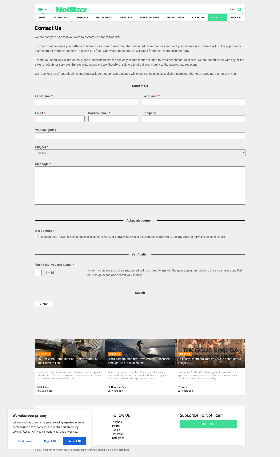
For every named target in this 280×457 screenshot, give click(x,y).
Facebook (117, 421)
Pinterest (117, 433)
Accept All (74, 441)
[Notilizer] (70, 11)
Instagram (118, 437)
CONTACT (218, 17)
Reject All (50, 441)
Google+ (117, 429)
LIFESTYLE (126, 17)
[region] (49, 429)
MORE (234, 17)
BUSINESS (82, 17)
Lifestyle (44, 354)
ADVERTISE (198, 17)
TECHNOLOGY (61, 17)
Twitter (116, 425)
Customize (25, 441)
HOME (41, 17)
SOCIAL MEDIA (104, 17)
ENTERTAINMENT (149, 17)
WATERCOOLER (175, 17)
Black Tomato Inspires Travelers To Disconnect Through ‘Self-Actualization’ (139, 361)
